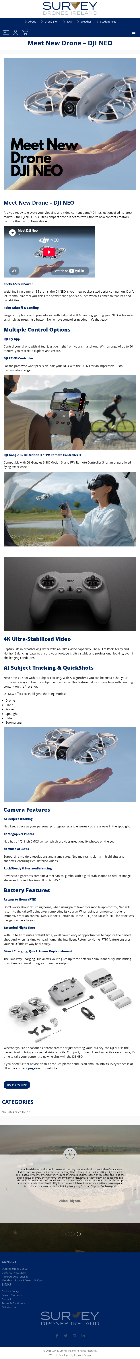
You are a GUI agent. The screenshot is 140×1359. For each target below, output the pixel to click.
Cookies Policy (10, 1291)
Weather (86, 21)
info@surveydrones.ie (15, 1276)
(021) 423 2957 (17, 1272)
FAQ (69, 21)
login (13, 30)
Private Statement (13, 1295)
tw (66, 1334)
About (32, 21)
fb (56, 1334)
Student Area (108, 21)
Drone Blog (51, 21)
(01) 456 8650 (19, 1268)
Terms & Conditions (14, 1303)
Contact (6, 1299)
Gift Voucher (9, 1307)
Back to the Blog (17, 1085)
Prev (6, 1189)
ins (74, 1334)
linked (83, 1334)
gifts (3, 30)
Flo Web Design (82, 1355)
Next (133, 1189)
